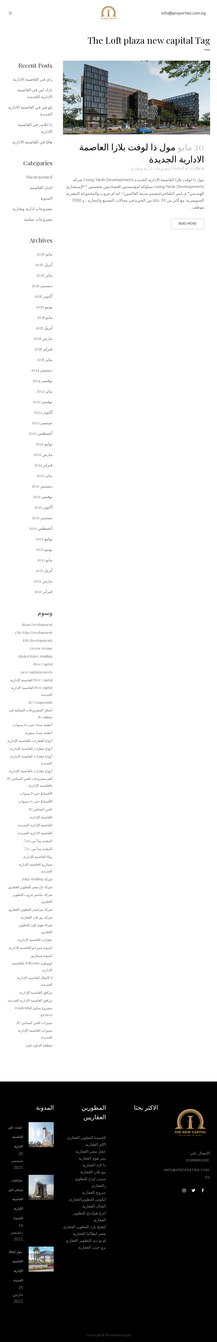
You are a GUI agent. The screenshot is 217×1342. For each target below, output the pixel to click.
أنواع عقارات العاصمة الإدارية (31, 748)
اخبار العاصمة (41, 187)
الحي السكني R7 (40, 809)
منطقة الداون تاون (39, 1045)
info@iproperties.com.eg (183, 13)
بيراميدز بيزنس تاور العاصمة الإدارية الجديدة (15, 1199)
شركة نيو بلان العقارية (36, 917)
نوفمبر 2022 (42, 401)
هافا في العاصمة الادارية (32, 141)
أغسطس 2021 (40, 528)
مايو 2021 (44, 559)
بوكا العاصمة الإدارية (38, 856)
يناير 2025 (44, 359)
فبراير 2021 (43, 591)
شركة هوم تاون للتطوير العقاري (35, 928)
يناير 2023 (44, 391)
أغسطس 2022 (40, 433)
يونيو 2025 (44, 306)
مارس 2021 (43, 580)
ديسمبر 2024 (41, 370)
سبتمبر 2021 (42, 517)
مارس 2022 (42, 454)
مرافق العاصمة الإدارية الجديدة (30, 1000)
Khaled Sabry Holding (35, 656)
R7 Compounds (40, 702)
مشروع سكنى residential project (33, 1011)
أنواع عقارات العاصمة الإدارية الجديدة (31, 759)
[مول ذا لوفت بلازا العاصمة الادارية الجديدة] (136, 97)
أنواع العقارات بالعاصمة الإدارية (30, 740)
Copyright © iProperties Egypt (108, 1335)
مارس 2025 (43, 338)
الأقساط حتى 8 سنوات (36, 793)
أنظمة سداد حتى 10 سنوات (32, 724)
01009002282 (198, 1160)
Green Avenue (41, 648)
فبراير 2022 (43, 464)
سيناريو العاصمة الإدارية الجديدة (35, 867)
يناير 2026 (44, 275)
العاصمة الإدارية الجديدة (35, 825)
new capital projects (36, 672)
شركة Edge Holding (37, 879)
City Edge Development (33, 632)
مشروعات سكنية (38, 219)
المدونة (46, 198)
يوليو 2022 (43, 443)
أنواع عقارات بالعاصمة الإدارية (30, 771)
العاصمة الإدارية (41, 817)
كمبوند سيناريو (41, 955)
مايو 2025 (44, 317)
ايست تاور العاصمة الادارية (15, 1136)
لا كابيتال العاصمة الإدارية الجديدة (34, 981)
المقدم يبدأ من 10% (38, 840)
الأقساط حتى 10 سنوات (35, 801)
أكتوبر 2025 (43, 296)
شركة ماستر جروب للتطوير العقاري (32, 898)
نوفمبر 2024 (42, 380)
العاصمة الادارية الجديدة (35, 833)
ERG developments (37, 640)
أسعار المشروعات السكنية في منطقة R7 (30, 713)
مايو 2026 (44, 254)
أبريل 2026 (43, 264)
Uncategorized (39, 177)
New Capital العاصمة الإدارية (31, 680)
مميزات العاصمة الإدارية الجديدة (35, 1033)
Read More (187, 224)
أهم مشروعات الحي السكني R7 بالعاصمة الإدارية (29, 782)
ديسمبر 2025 (41, 285)
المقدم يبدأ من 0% (38, 848)
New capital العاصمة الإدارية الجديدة (31, 691)
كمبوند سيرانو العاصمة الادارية (30, 947)
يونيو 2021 (44, 549)
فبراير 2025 (43, 348)
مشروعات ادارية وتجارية (150, 168)
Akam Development (36, 624)
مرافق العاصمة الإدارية (36, 992)
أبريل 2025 (43, 327)
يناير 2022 (44, 475)
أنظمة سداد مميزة (39, 732)
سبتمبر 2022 (41, 422)
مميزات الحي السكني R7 (34, 1022)
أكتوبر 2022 (43, 412)
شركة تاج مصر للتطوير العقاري (30, 887)
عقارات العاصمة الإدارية (35, 939)
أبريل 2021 (43, 570)
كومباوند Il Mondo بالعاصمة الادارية (32, 966)
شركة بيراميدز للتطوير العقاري (30, 909)
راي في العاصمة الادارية (32, 79)
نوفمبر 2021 (42, 496)
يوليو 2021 (44, 538)
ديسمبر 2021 (41, 486)
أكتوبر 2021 (43, 507)
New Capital (43, 664)
